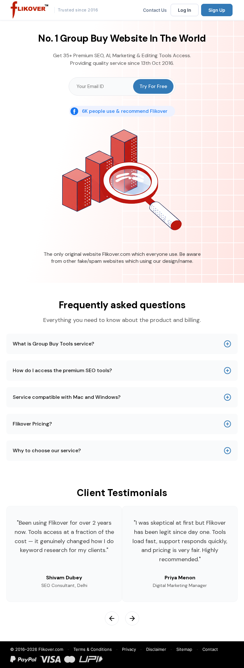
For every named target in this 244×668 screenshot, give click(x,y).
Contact (210, 649)
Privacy (129, 649)
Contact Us (155, 10)
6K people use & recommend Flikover (124, 111)
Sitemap (184, 649)
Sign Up (216, 10)
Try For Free (153, 86)
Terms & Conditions (92, 649)
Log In (184, 10)
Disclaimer (156, 649)
